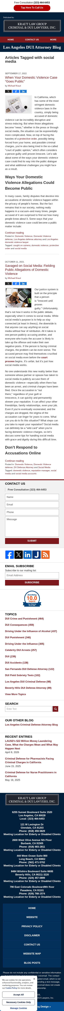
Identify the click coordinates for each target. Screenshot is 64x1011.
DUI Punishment (18, 637)
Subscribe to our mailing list (20, 570)
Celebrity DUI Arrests (21, 650)
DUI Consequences (19, 624)
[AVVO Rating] (32, 599)
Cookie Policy (11, 988)
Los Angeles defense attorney (28, 239)
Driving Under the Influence (24, 643)
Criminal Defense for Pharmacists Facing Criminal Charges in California (29, 760)
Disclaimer (32, 935)
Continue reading (14, 232)
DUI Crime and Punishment (24, 618)
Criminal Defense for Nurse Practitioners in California (30, 774)
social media (21, 248)
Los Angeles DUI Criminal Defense (28, 681)
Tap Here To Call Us (32, 7)
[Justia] (36, 555)
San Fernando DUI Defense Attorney (29, 669)
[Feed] (45, 555)
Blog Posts (32, 962)
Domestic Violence (23, 236)
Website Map (32, 953)
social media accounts (26, 473)
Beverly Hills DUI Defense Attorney (28, 688)
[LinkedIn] (27, 555)
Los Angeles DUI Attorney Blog (32, 24)
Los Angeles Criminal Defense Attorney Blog (31, 724)
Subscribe (32, 582)
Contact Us (32, 39)
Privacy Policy (32, 926)
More (53, 39)
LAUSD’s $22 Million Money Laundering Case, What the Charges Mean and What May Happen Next (31, 745)
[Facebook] (9, 555)
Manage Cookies (18, 1008)
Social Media (44, 467)
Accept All (18, 994)
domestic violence (40, 245)
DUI (10, 656)
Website (32, 917)
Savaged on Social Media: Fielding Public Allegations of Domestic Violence (30, 270)
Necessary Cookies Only (18, 1002)
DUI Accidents (16, 662)
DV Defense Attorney (23, 467)
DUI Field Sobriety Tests (22, 675)
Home (11, 39)
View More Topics (15, 694)
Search (55, 709)
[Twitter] (18, 555)
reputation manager (40, 470)
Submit (32, 541)
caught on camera (21, 245)
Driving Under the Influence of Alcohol (31, 631)
